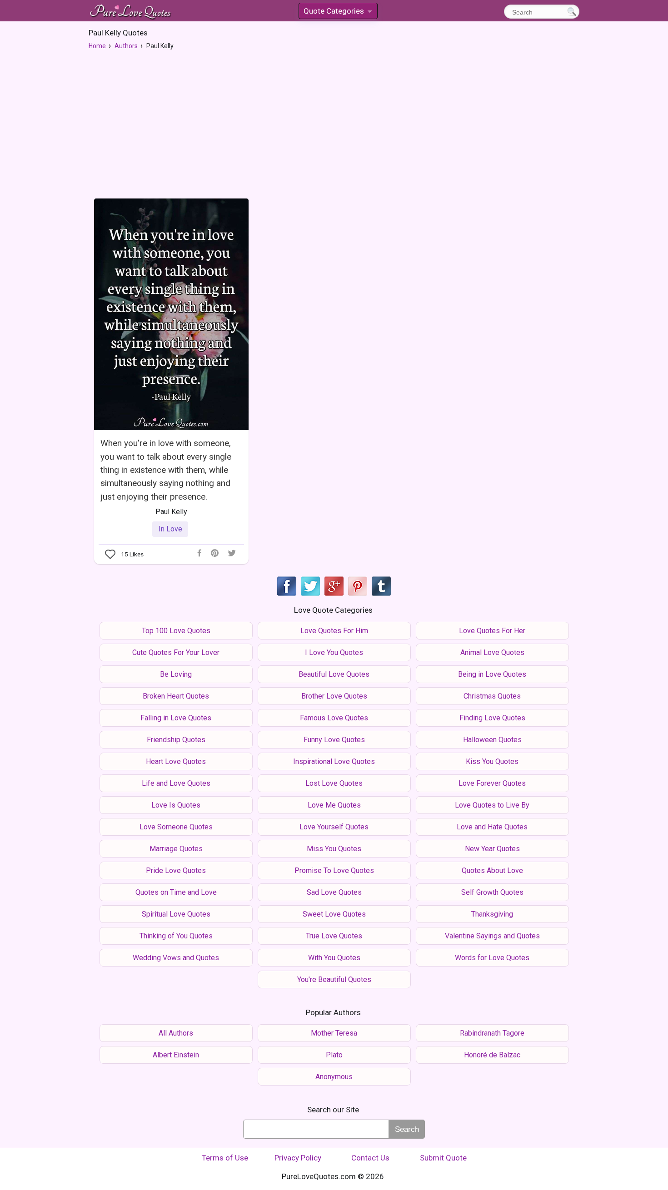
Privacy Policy (297, 1157)
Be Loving (176, 674)
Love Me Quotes (334, 805)
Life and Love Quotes (176, 783)
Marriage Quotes (176, 848)
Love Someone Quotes (176, 827)
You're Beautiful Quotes (334, 979)
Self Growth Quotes (492, 892)
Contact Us (370, 1157)
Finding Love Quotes (492, 718)
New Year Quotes (492, 848)
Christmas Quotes (492, 696)
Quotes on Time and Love (176, 892)
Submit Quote (443, 1157)
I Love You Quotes (334, 652)
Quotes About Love (492, 870)
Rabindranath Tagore (492, 1033)
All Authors (176, 1033)
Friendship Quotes (176, 739)
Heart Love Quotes (176, 761)
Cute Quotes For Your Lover (175, 652)
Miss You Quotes (334, 848)
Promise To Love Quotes (334, 870)
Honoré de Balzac (492, 1055)
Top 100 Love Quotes (176, 630)
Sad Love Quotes (334, 892)
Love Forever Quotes (492, 783)
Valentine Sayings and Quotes (492, 936)
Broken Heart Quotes (176, 696)
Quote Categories (337, 12)
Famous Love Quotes (334, 718)
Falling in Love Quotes (175, 718)
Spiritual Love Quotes (176, 914)
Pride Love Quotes (176, 870)
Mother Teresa (334, 1033)
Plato (334, 1055)
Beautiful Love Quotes (334, 674)
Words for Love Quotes (492, 957)
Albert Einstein (176, 1055)
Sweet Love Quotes (334, 914)
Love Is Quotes (175, 805)
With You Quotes (334, 957)
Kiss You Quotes (492, 761)
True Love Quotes (334, 936)
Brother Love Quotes (334, 696)
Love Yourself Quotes (334, 827)
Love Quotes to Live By (492, 805)
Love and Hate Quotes (492, 827)
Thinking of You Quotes (176, 936)
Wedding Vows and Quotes (176, 957)
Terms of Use (225, 1157)
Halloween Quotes (492, 739)
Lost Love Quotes (334, 783)
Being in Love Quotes (492, 674)
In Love (170, 529)
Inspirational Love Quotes (334, 761)
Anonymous (334, 1076)
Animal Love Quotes (492, 652)
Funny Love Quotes (334, 739)
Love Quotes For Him (334, 630)
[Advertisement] (334, 123)
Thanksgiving (492, 914)
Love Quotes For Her (492, 630)
